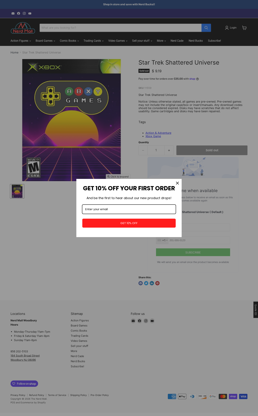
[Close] (177, 183)
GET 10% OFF (129, 223)
